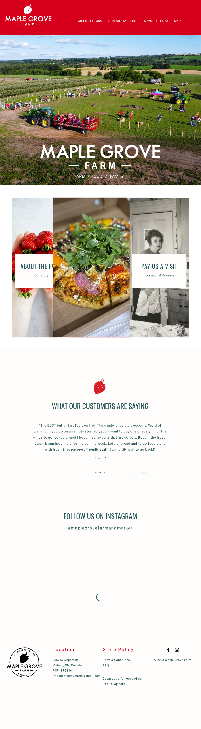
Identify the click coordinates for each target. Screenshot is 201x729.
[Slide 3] (104, 472)
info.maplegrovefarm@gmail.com (77, 676)
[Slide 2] (100, 472)
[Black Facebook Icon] (168, 649)
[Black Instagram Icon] (177, 649)
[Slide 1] (95, 472)
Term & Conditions (116, 660)
